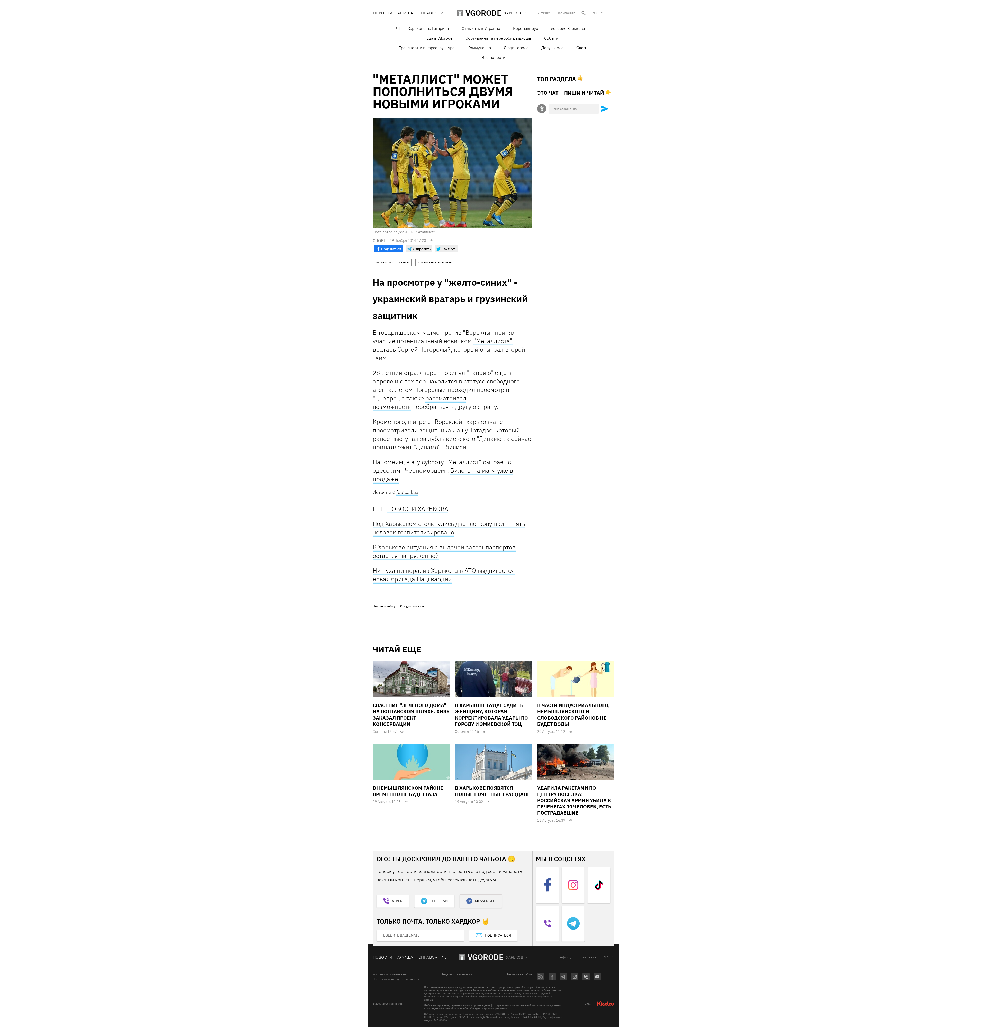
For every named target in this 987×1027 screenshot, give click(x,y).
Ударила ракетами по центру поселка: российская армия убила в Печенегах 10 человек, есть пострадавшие (574, 800)
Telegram (439, 901)
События (552, 38)
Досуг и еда (552, 47)
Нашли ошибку (384, 606)
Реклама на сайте (519, 974)
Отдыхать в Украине (481, 28)
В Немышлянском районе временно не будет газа (408, 791)
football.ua (407, 492)
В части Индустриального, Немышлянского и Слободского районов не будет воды (573, 714)
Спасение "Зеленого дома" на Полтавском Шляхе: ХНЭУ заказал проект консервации (411, 714)
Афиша (405, 13)
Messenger (485, 901)
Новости (382, 13)
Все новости (493, 57)
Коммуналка (479, 47)
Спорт (582, 47)
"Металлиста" (493, 341)
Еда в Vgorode (439, 38)
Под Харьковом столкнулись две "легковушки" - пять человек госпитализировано (449, 528)
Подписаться (498, 935)
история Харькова (568, 28)
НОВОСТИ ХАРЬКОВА (417, 509)
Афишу (544, 13)
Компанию (567, 13)
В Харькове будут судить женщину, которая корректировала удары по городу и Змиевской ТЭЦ (491, 714)
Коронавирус (525, 28)
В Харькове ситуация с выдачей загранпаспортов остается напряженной (444, 551)
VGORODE (486, 957)
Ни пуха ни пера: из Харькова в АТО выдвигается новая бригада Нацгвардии (444, 574)
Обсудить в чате (412, 606)
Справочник (432, 13)
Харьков (514, 957)
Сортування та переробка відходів (498, 38)
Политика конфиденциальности (396, 979)
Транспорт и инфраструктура (426, 47)
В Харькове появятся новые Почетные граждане (492, 791)
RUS (595, 13)
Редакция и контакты (457, 974)
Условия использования (390, 974)
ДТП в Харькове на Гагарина (422, 28)
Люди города (516, 47)
